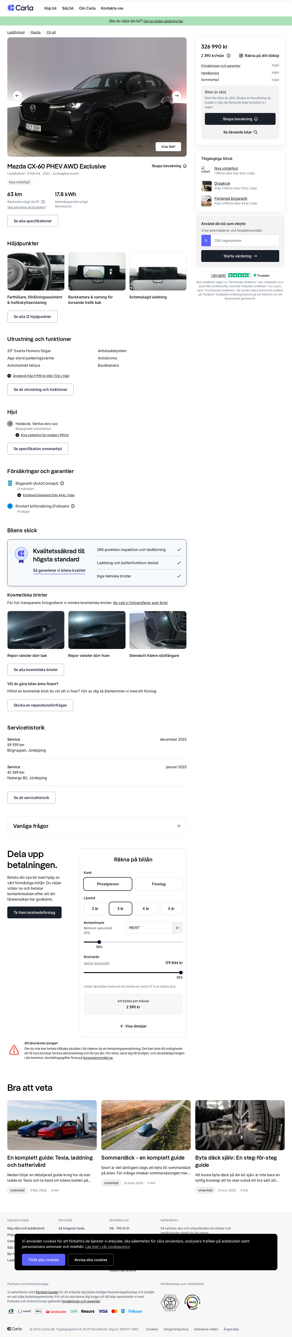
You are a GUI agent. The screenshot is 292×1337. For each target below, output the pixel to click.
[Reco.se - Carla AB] (192, 1302)
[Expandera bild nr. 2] (97, 97)
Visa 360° (168, 147)
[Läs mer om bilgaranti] (62, 483)
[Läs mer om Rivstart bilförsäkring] (72, 506)
